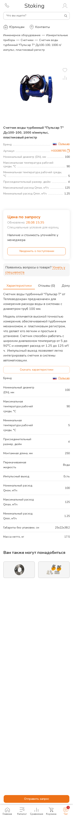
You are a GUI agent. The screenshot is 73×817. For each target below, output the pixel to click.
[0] (65, 70)
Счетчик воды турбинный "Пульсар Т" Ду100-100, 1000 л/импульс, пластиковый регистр (32, 45)
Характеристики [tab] (19, 285)
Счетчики (27, 40)
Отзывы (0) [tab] (46, 285)
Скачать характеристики (36, 370)
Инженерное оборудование (22, 35)
